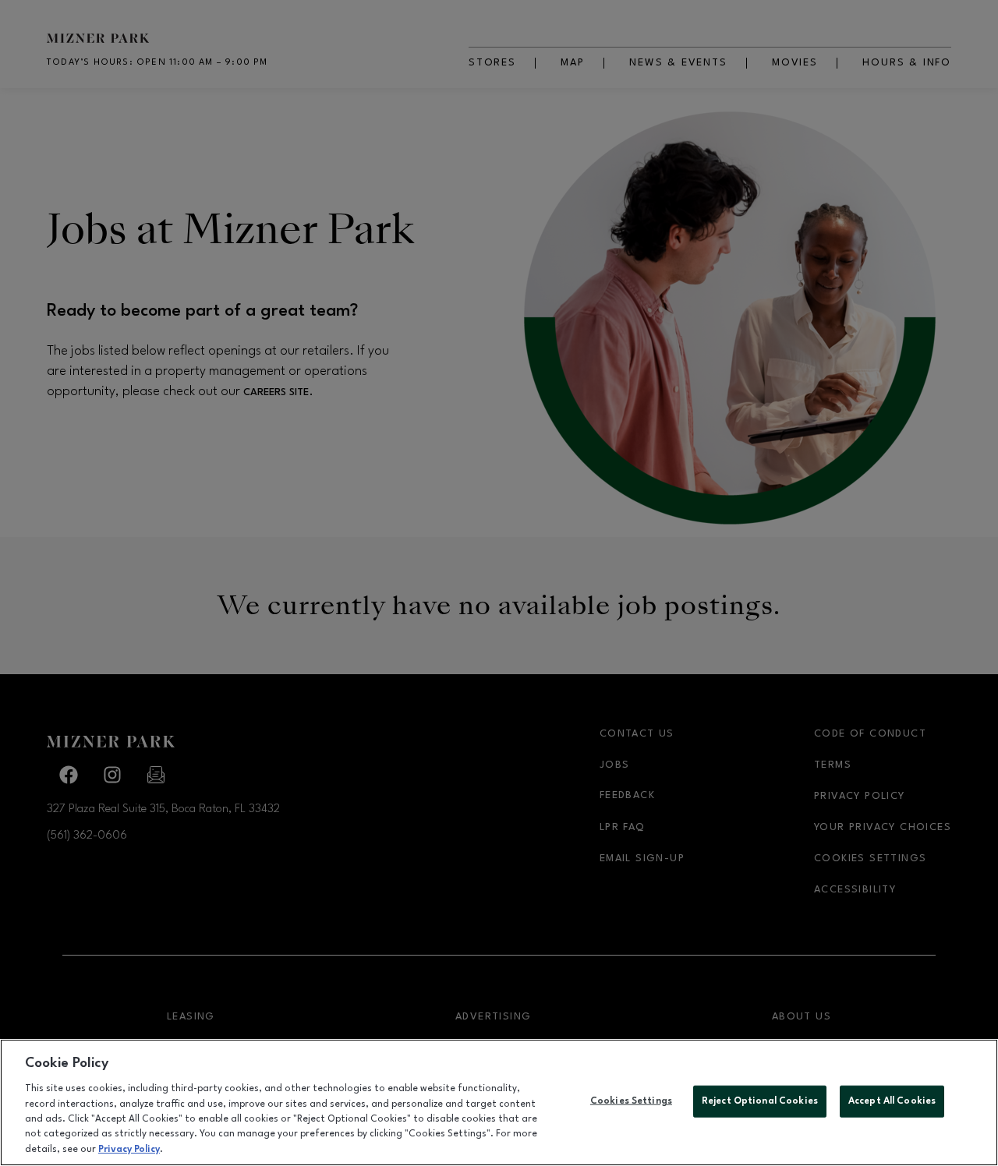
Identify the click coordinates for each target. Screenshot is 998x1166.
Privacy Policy (129, 1149)
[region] (499, 1102)
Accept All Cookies (892, 1100)
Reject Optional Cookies (760, 1100)
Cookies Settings (631, 1100)
